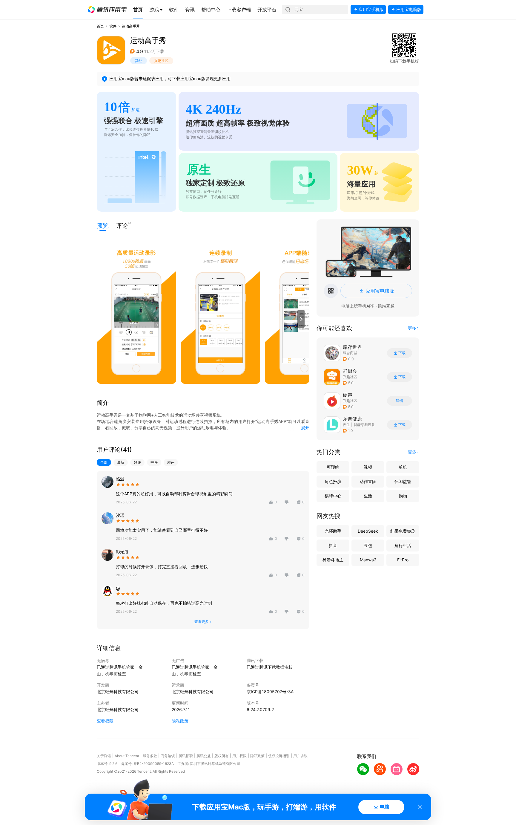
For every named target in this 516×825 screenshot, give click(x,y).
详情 (399, 401)
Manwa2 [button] (368, 559)
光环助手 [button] (333, 531)
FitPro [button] (402, 559)
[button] (107, 9)
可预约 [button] (333, 467)
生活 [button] (368, 495)
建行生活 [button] (402, 545)
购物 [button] (403, 495)
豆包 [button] (368, 545)
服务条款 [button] (150, 756)
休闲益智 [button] (402, 481)
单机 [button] (403, 467)
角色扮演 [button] (333, 481)
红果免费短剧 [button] (402, 531)
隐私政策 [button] (180, 720)
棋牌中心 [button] (333, 495)
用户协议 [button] (300, 756)
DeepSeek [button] (368, 531)
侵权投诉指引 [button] (279, 756)
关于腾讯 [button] (104, 756)
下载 (402, 353)
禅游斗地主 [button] (332, 559)
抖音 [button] (333, 545)
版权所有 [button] (221, 756)
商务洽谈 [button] (168, 756)
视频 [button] (368, 467)
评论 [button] (122, 225)
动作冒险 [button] (368, 481)
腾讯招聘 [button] (186, 756)
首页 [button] (100, 26)
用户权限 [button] (239, 756)
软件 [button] (112, 26)
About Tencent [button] (127, 756)
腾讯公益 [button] (203, 756)
